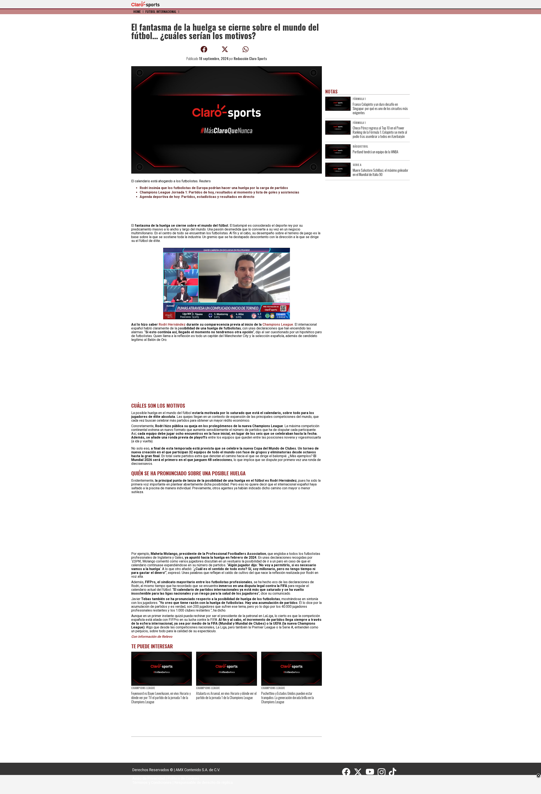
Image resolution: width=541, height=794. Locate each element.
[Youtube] (372, 772)
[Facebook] (348, 772)
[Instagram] (383, 772)
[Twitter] (360, 772)
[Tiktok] (393, 772)
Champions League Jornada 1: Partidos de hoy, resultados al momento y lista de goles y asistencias (219, 192)
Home (137, 11)
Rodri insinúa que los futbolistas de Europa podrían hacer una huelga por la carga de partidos (214, 188)
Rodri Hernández (172, 324)
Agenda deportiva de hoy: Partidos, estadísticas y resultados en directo (197, 197)
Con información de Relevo (151, 637)
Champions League (277, 324)
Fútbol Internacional (160, 11)
